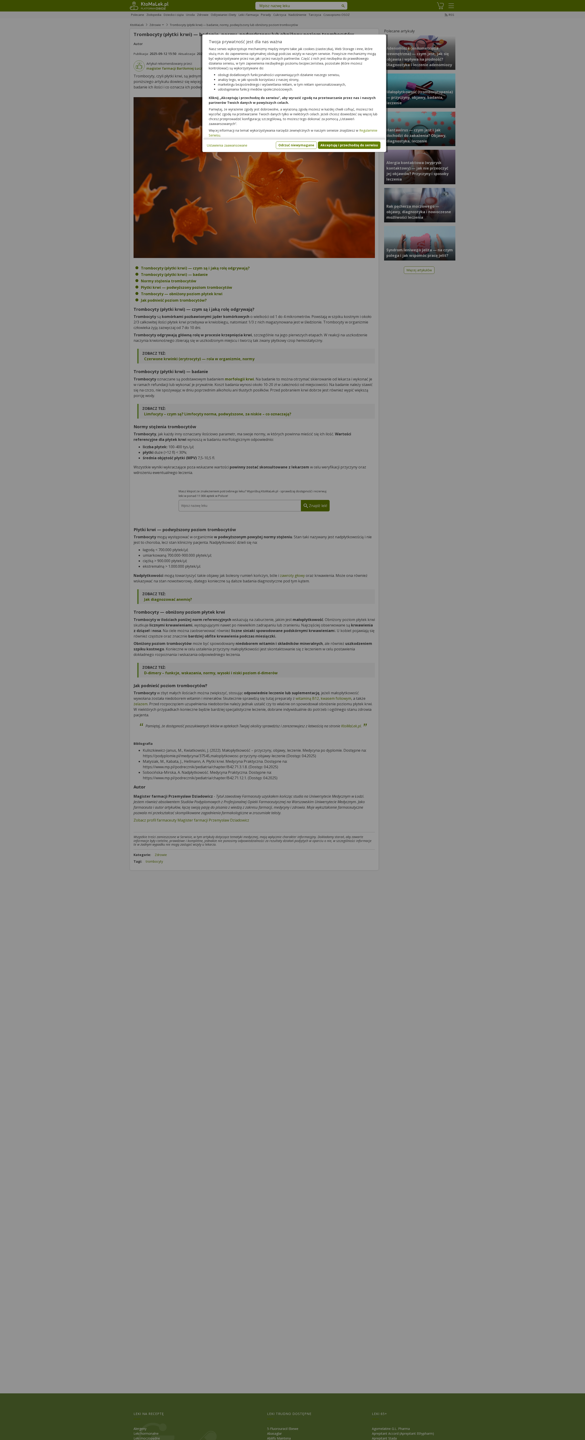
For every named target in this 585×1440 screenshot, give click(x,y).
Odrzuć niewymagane (296, 145)
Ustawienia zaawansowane (227, 145)
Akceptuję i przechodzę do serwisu (349, 145)
